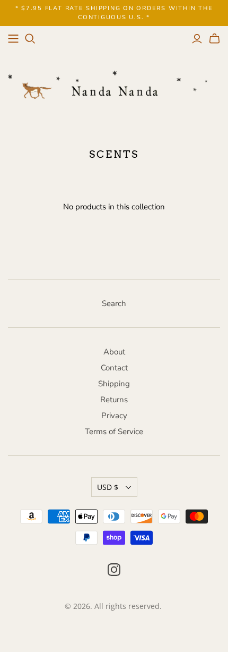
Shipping (114, 383)
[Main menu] (13, 38)
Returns (114, 399)
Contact (114, 367)
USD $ (107, 487)
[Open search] (30, 38)
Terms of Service (114, 431)
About (114, 351)
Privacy (114, 415)
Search (114, 303)
